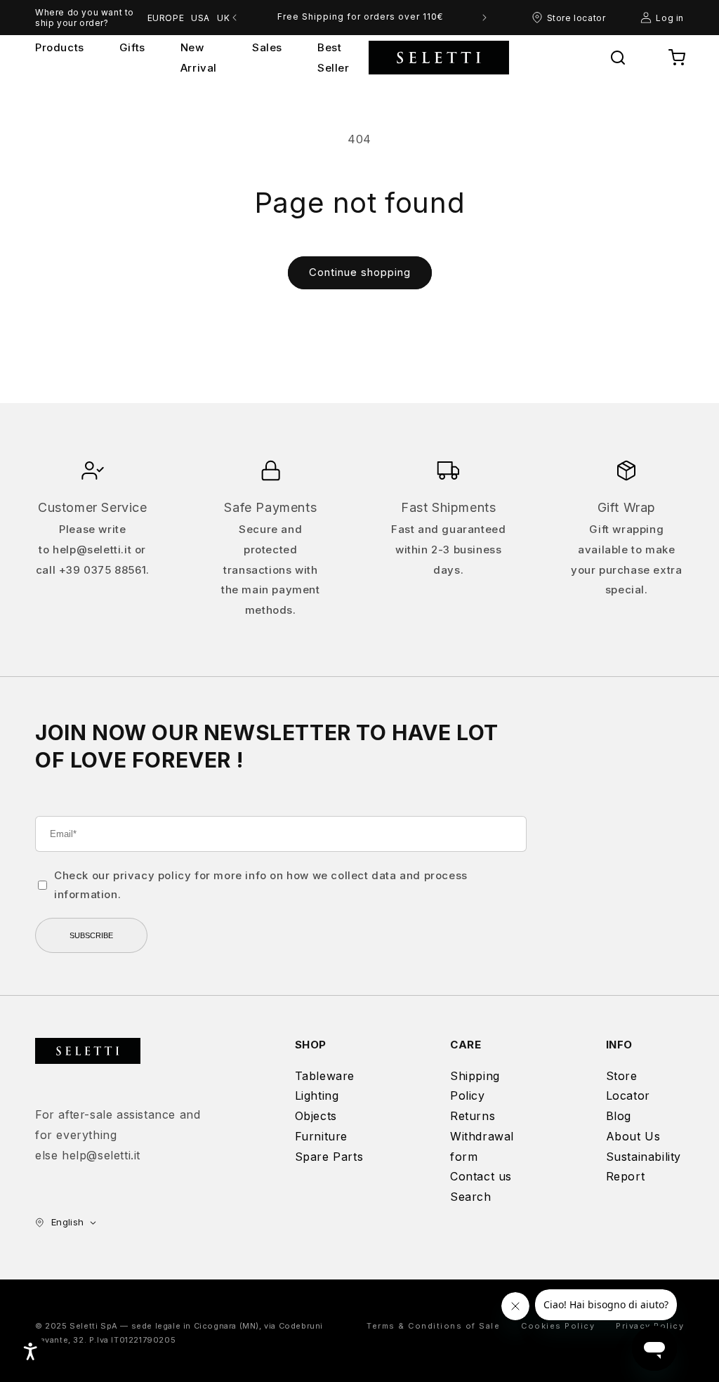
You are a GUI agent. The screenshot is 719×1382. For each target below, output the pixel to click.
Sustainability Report (643, 1167)
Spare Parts (329, 1157)
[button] (617, 57)
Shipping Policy (475, 1086)
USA (200, 18)
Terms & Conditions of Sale (433, 1326)
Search (471, 1197)
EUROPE (166, 18)
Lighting (317, 1095)
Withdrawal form (482, 1146)
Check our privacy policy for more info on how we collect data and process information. (261, 885)
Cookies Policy (558, 1326)
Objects (316, 1116)
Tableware (325, 1076)
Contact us (481, 1176)
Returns (472, 1116)
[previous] (234, 17)
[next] (484, 17)
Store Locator (628, 1086)
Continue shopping (360, 272)
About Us (633, 1136)
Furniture (321, 1136)
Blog (618, 1116)
